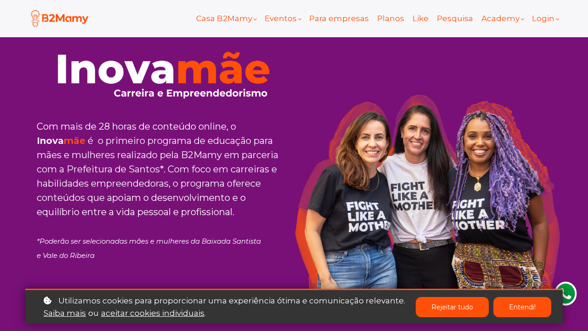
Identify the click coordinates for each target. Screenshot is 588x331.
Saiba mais (65, 313)
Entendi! (522, 307)
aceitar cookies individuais (152, 313)
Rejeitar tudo (452, 307)
